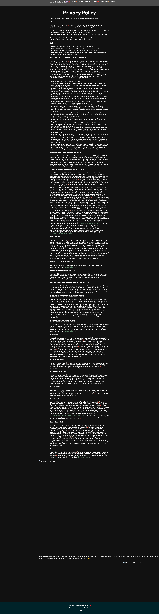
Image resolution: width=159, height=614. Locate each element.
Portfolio (87, 1)
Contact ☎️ (95, 1)
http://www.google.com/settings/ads (89, 223)
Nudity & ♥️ (87, 605)
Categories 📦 (105, 1)
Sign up (74, 4)
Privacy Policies (76, 608)
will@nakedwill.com (69, 267)
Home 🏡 (75, 1)
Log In (113, 1)
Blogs (81, 1)
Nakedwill (72, 605)
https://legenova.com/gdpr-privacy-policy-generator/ (67, 415)
